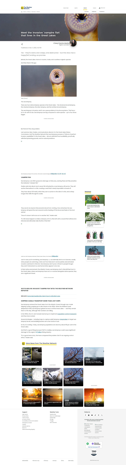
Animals (34, 11)
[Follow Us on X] (101, 415)
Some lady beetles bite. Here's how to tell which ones (43, 296)
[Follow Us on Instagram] (88, 415)
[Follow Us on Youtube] (92, 415)
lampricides (63, 319)
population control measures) (67, 314)
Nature (28, 11)
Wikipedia (54, 174)
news (25, 11)
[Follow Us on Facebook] (85, 415)
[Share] (22, 44)
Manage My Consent (27, 422)
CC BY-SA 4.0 (61, 174)
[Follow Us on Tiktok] (95, 415)
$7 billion (39, 332)
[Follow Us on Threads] (98, 415)
